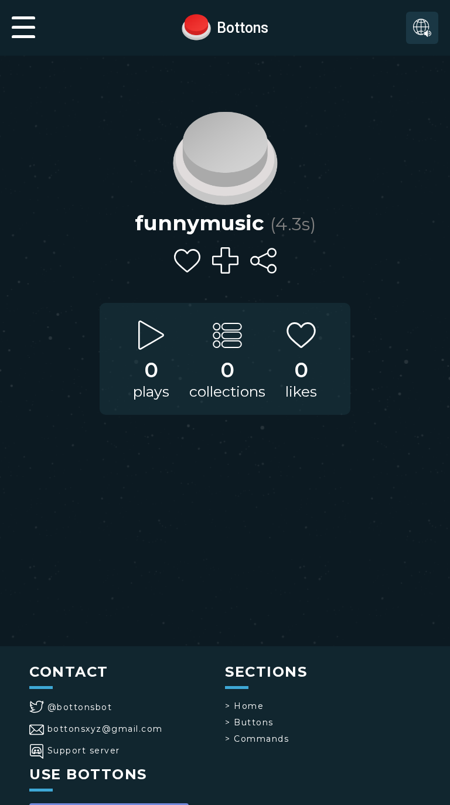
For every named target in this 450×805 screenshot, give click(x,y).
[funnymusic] (225, 155)
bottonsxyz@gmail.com (105, 729)
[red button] (196, 26)
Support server (83, 750)
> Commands (257, 739)
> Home (244, 706)
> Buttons (249, 722)
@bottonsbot (79, 707)
